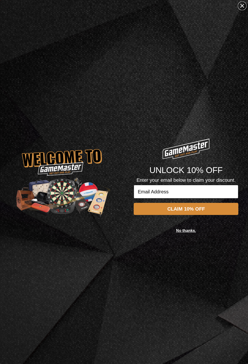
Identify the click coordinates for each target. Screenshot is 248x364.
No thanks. (186, 231)
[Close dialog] (242, 6)
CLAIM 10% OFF (186, 209)
